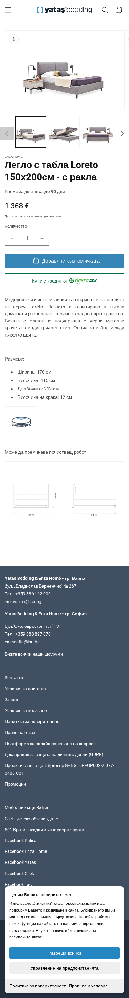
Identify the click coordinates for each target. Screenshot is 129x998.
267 (72, 586)
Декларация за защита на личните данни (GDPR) (54, 754)
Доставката (13, 216)
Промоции (15, 784)
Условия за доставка (25, 688)
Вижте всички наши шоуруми (34, 654)
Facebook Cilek (19, 873)
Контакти (14, 677)
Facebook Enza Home (26, 851)
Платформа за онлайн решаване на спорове (50, 743)
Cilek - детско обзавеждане (31, 818)
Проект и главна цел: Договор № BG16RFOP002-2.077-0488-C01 (59, 769)
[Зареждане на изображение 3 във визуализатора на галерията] (98, 132)
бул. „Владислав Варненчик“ (34, 586)
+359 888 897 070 (33, 634)
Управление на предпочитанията (64, 968)
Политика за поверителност (37, 985)
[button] (8, 10)
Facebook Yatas (20, 862)
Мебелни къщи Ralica (26, 807)
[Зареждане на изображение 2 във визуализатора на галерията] (64, 132)
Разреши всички (64, 953)
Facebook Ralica (21, 840)
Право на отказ (20, 732)
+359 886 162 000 (33, 593)
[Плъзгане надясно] (122, 133)
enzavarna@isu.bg (23, 601)
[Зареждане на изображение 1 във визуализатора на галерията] (30, 132)
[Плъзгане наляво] (7, 133)
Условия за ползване (26, 710)
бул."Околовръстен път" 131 (33, 626)
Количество (16, 226)
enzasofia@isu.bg (22, 641)
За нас (11, 699)
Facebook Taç (18, 884)
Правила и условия (88, 985)
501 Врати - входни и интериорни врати (44, 829)
